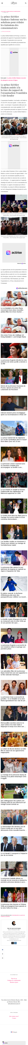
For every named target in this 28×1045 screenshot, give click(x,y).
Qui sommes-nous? (14, 1016)
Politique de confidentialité (14, 980)
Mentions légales (14, 982)
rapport (8, 916)
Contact (14, 1018)
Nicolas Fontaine (6, 31)
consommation (15, 915)
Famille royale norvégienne (13, 11)
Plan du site (14, 978)
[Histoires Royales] (14, 3)
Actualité (3, 11)
